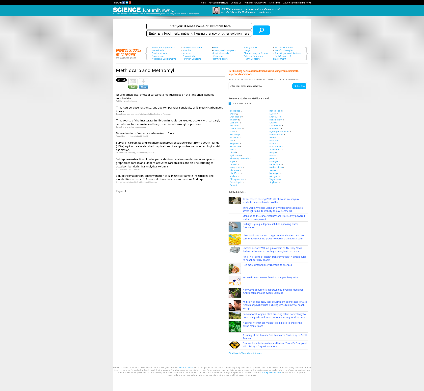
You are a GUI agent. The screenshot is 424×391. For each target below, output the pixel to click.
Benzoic (234, 185)
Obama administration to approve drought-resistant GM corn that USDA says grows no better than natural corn (273, 237)
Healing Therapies (284, 47)
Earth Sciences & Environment (282, 57)
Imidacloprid (236, 182)
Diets (215, 47)
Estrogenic (274, 161)
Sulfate (273, 113)
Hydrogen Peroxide (279, 131)
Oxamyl (273, 122)
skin (232, 149)
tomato (272, 155)
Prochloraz (274, 128)
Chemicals (218, 55)
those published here (271, 372)
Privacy (182, 367)
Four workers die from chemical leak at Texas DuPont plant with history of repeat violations (275, 345)
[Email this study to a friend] (132, 79)
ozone (272, 137)
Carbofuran (235, 128)
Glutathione (275, 125)
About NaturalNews (218, 2)
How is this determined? (243, 103)
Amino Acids (189, 55)
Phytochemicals (221, 53)
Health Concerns (252, 58)
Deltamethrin (275, 119)
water (233, 113)
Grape (272, 152)
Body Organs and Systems (288, 53)
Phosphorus (275, 146)
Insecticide (235, 116)
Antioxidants (275, 149)
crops (233, 131)
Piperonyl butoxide (239, 158)
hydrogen (274, 173)
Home (203, 2)
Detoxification (276, 134)
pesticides (235, 110)
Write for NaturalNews (255, 2)
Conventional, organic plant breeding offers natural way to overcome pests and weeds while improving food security (274, 315)
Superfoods (158, 50)
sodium (233, 176)
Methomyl (235, 134)
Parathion (274, 140)
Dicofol (272, 143)
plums (272, 158)
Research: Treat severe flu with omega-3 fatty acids (270, 277)
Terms (191, 367)
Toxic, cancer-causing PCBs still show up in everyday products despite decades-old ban (271, 200)
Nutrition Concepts (192, 58)
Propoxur (234, 143)
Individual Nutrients (192, 47)
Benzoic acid (275, 110)
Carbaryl (234, 122)
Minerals (187, 53)
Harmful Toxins (221, 58)
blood (233, 152)
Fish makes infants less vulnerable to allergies (267, 264)
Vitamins (187, 50)
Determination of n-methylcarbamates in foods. (145, 133)
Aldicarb (234, 125)
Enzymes (234, 137)
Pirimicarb (235, 146)
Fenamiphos (275, 164)
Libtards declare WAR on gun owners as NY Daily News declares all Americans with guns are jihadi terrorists (272, 249)
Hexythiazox (236, 167)
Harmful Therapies (284, 50)
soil (231, 140)
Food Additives (159, 53)
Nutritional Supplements (164, 58)
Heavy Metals (250, 47)
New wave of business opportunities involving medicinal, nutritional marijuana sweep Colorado (273, 291)
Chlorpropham (237, 179)
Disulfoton (235, 173)
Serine (272, 170)
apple (233, 161)
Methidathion (276, 167)
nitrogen (273, 176)
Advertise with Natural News (297, 2)
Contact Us (236, 2)
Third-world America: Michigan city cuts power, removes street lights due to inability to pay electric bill (273, 209)
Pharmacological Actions (256, 53)
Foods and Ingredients (163, 47)
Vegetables (275, 179)
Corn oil (234, 164)
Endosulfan (275, 116)
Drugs (247, 50)
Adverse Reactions (253, 55)
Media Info (274, 2)
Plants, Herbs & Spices (224, 50)
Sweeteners (158, 55)
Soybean (273, 182)
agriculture (235, 155)
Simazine (234, 170)
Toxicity (234, 119)
